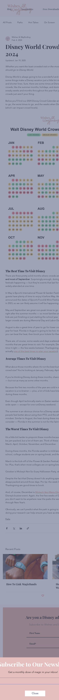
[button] (35, 693)
